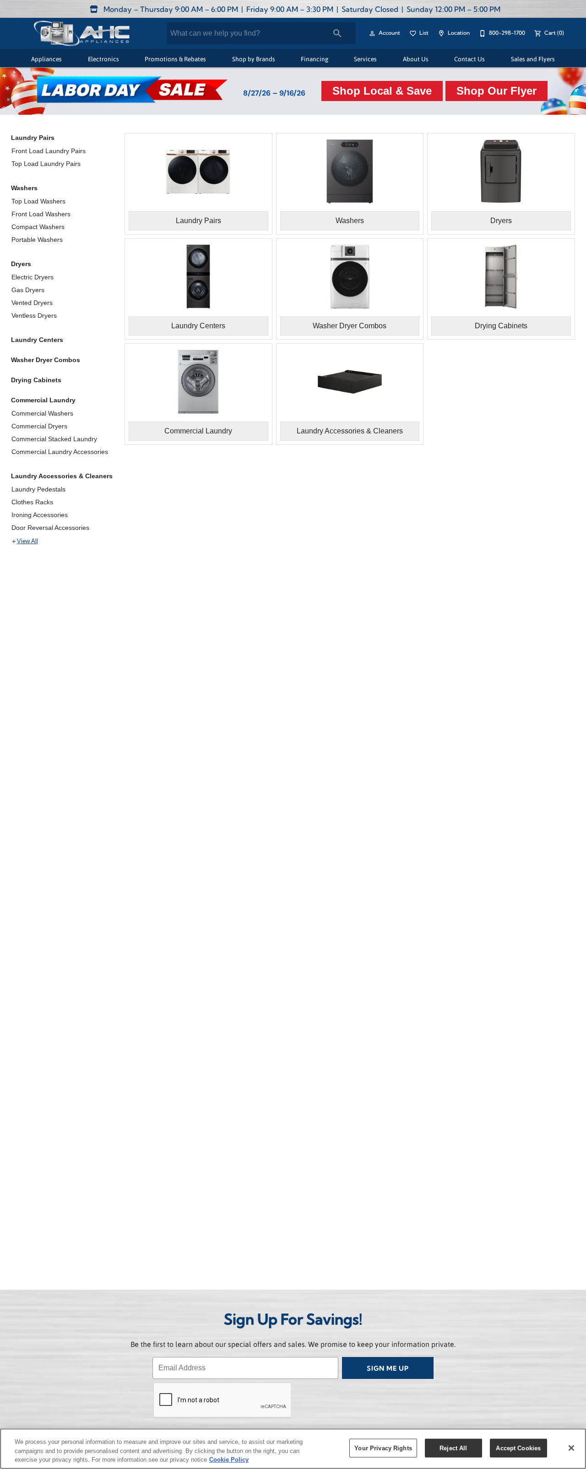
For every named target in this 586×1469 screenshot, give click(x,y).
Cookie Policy (229, 1459)
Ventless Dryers (34, 315)
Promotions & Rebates (175, 59)
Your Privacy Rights (383, 1447)
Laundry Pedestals (38, 489)
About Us (416, 59)
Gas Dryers (27, 290)
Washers (24, 188)
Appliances (46, 59)
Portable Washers (37, 239)
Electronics (103, 59)
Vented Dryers (32, 302)
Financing (314, 59)
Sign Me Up (388, 1369)
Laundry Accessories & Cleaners (62, 476)
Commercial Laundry (43, 400)
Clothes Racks (32, 502)
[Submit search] (337, 33)
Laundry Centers (37, 339)
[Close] (571, 1448)
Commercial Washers (42, 413)
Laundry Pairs (32, 137)
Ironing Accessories (39, 514)
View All (27, 541)
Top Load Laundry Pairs (46, 163)
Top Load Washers (38, 201)
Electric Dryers (32, 277)
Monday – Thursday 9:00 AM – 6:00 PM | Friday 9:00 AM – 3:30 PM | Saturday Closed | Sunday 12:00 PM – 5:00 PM (301, 10)
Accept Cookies (518, 1447)
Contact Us (469, 59)
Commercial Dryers (39, 426)
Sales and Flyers (533, 59)
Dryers (21, 263)
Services (365, 59)
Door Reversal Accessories (50, 527)
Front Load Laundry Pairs (48, 151)
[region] (293, 1448)
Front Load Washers (41, 214)
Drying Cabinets (36, 380)
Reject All (453, 1447)
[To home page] (81, 33)
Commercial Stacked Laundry (54, 439)
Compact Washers (38, 226)
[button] (372, 33)
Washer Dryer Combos (45, 359)
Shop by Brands (253, 59)
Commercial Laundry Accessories (59, 451)
